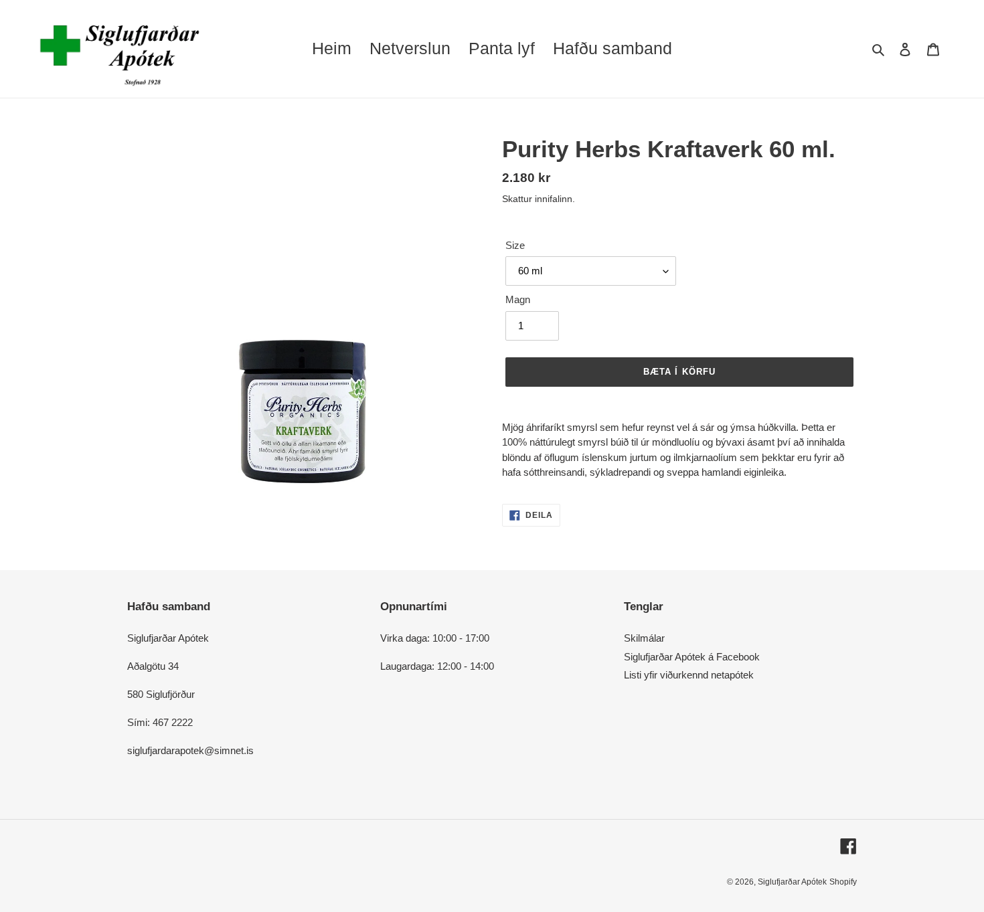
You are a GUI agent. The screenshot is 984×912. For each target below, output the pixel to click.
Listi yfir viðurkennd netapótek (689, 674)
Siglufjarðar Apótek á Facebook (692, 656)
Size (515, 245)
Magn (517, 299)
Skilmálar (644, 638)
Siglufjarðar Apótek (792, 882)
